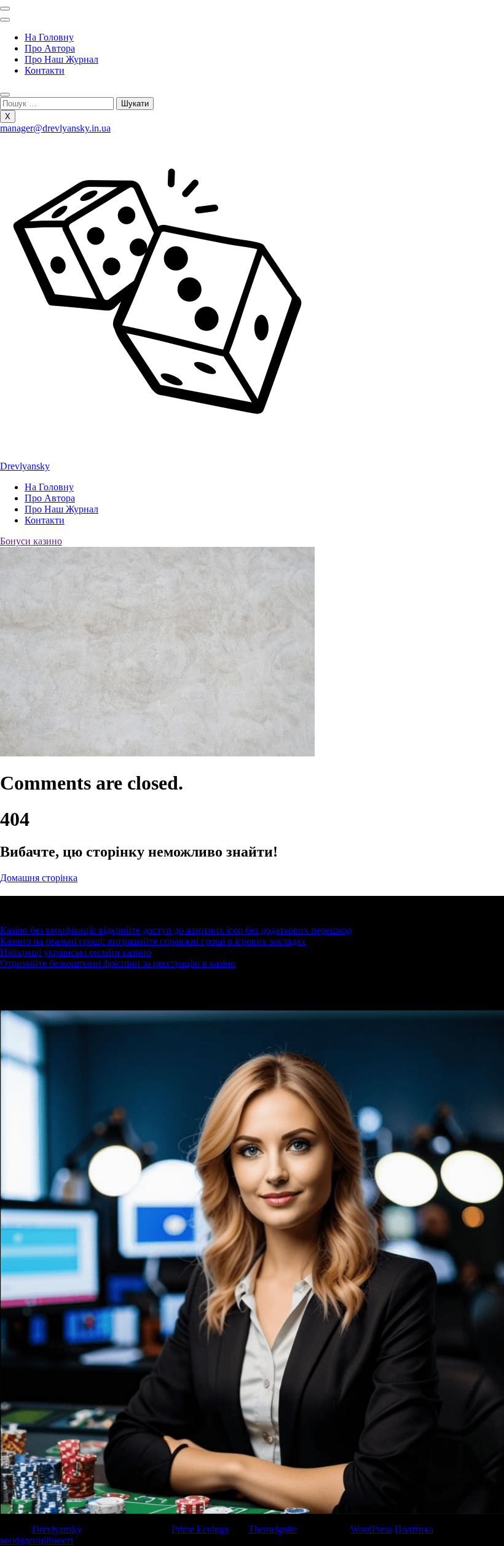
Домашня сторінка (38, 878)
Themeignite (272, 1529)
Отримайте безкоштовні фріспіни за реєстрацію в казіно (117, 963)
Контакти (45, 70)
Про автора (50, 48)
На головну (49, 37)
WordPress (371, 1529)
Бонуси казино (31, 541)
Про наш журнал (61, 59)
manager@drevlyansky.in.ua (55, 128)
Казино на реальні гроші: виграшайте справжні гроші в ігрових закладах (152, 941)
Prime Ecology (200, 1529)
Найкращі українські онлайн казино (75, 952)
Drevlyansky (25, 466)
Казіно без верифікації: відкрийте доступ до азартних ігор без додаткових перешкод (176, 930)
